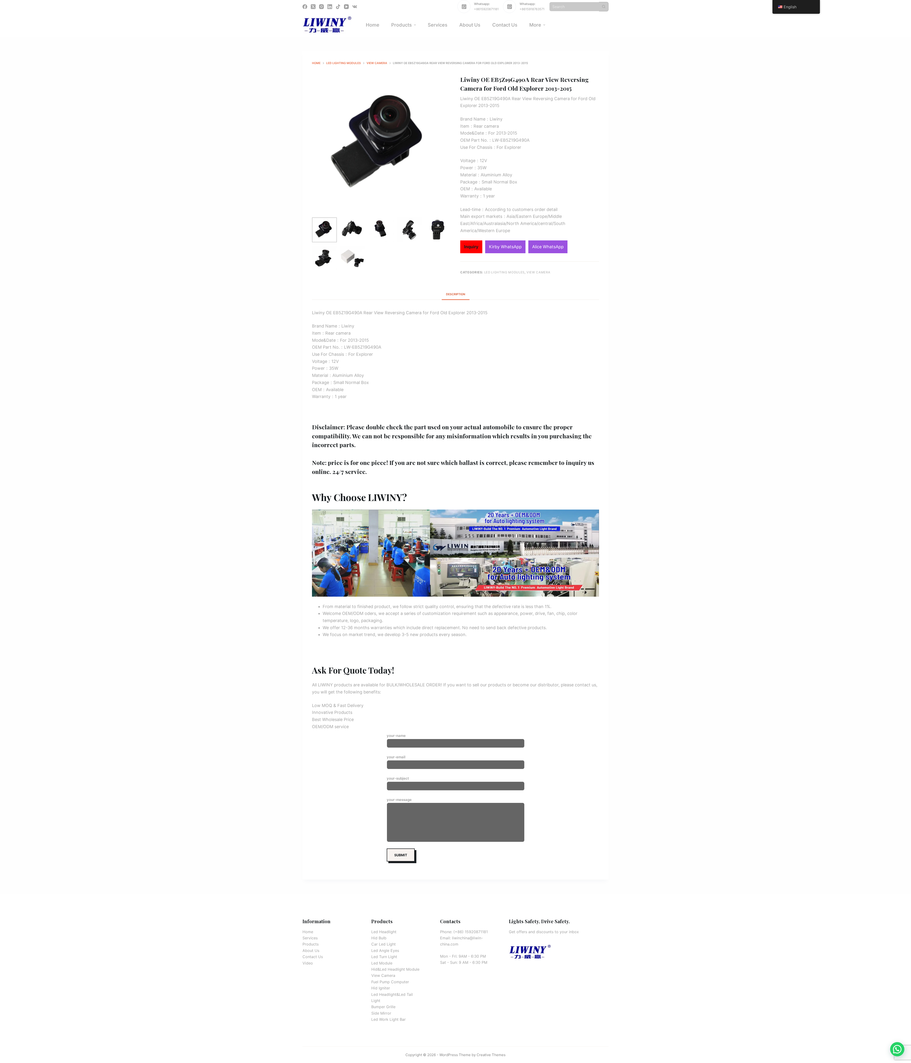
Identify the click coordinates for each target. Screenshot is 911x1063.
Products (310, 944)
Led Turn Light (384, 956)
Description (455, 294)
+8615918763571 (532, 9)
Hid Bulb (378, 938)
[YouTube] (346, 6)
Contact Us (312, 956)
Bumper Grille (383, 1006)
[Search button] (604, 6)
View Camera (538, 272)
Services (310, 938)
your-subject (398, 778)
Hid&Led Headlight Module (395, 969)
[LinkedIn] (329, 6)
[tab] (455, 294)
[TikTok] (338, 6)
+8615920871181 (486, 9)
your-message (399, 799)
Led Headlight (383, 931)
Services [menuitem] (437, 25)
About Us (310, 950)
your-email (396, 757)
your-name (396, 735)
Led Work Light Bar (388, 1019)
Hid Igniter (380, 988)
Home (307, 931)
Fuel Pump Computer (390, 981)
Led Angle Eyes (385, 950)
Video (307, 963)
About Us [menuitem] (469, 25)
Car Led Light (383, 944)
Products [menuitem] (401, 25)
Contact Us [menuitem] (504, 25)
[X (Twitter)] (313, 6)
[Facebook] (304, 6)
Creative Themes (491, 1055)
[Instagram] (321, 6)
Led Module (381, 963)
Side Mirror (381, 1013)
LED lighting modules (504, 272)
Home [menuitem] (372, 25)
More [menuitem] (535, 25)
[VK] (354, 6)
